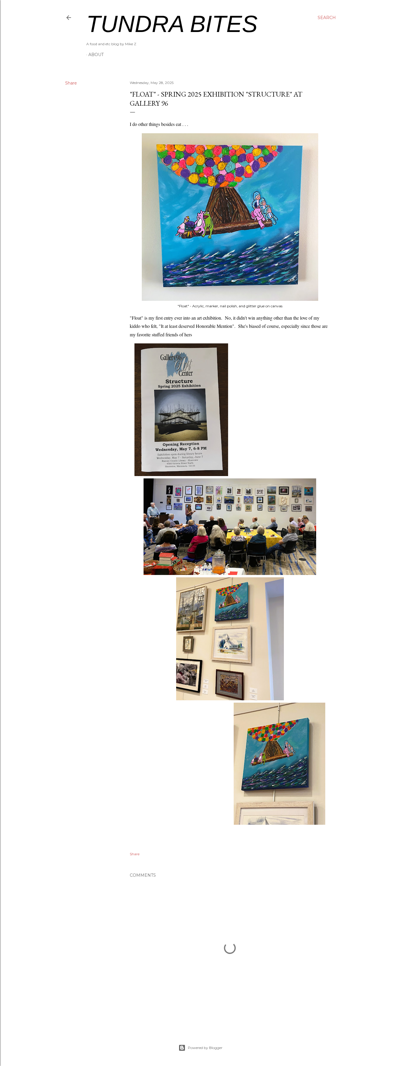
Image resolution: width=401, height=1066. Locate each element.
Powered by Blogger (205, 1047)
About (96, 54)
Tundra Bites (171, 24)
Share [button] (71, 83)
